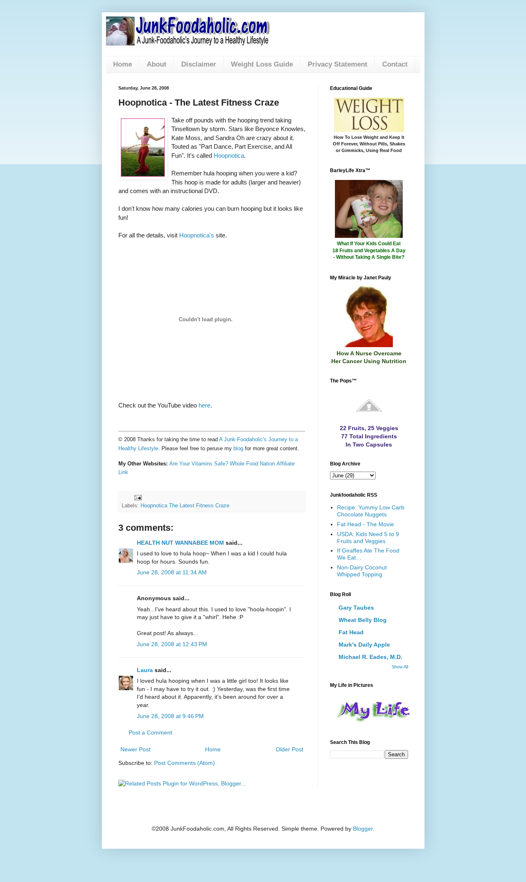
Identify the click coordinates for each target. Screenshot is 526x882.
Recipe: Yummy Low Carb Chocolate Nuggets (370, 511)
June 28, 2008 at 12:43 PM (172, 644)
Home (122, 64)
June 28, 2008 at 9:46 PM (170, 716)
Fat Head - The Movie (365, 524)
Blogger (363, 828)
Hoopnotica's (196, 235)
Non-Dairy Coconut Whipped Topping (362, 571)
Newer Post (135, 749)
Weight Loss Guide (262, 64)
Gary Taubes (356, 607)
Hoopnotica (229, 155)
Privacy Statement (337, 64)
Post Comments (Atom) (184, 763)
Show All (400, 666)
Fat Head (351, 632)
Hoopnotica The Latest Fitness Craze (185, 506)
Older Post (289, 749)
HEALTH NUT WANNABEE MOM (180, 542)
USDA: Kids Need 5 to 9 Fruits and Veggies (368, 537)
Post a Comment (150, 732)
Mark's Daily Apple (364, 644)
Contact (395, 64)
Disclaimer (198, 64)
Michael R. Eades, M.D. (370, 657)
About (156, 64)
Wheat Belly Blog (363, 620)
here (204, 405)
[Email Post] (137, 497)
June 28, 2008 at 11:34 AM (172, 572)
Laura (145, 670)
